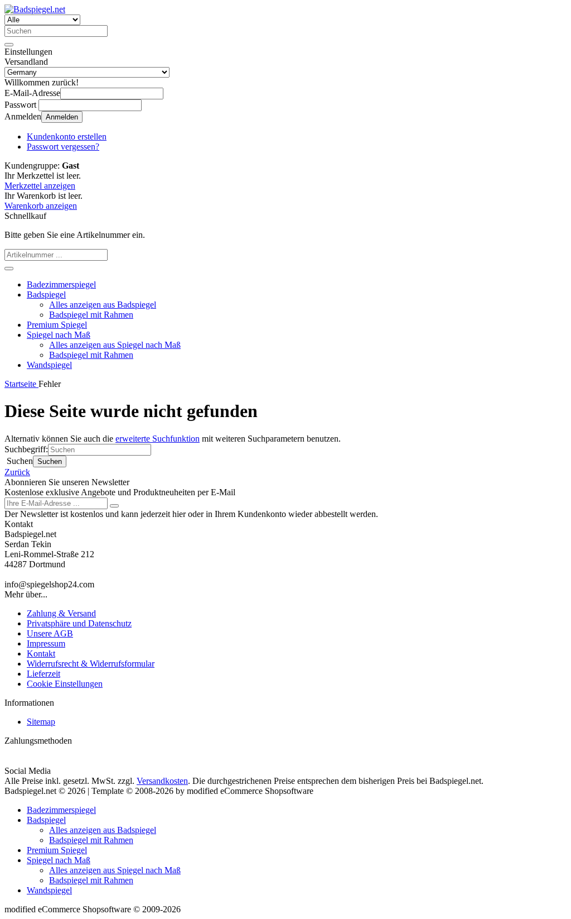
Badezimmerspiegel (61, 284)
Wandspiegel (49, 365)
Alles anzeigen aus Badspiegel (102, 304)
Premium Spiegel (57, 324)
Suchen (49, 461)
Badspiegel (46, 294)
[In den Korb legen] (8, 268)
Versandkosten (162, 781)
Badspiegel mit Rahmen (91, 314)
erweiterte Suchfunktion (157, 438)
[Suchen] (8, 44)
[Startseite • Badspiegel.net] (34, 9)
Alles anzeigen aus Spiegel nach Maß (115, 345)
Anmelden (62, 117)
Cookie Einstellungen (65, 683)
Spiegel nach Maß (58, 334)
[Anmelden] (114, 506)
